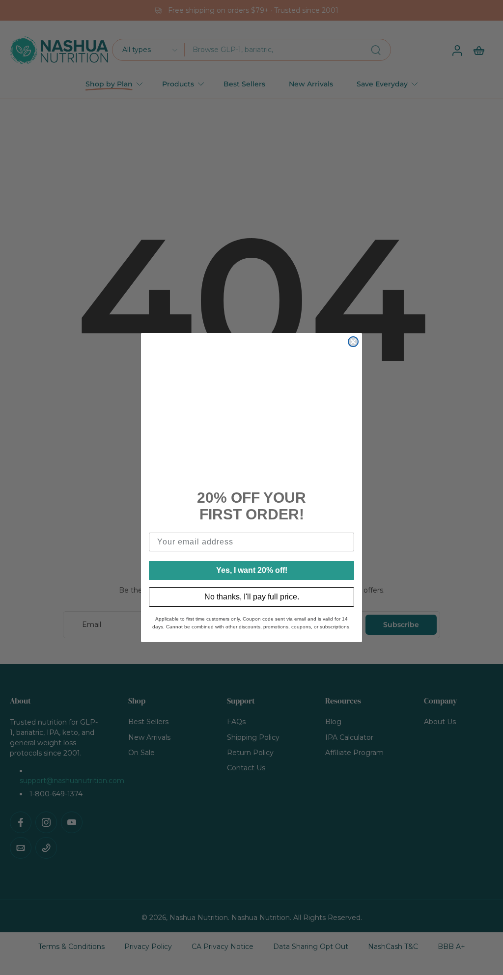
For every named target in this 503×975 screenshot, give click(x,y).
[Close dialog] (353, 342)
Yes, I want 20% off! (251, 570)
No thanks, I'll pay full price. (251, 597)
